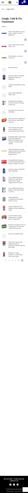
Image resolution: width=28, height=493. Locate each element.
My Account (8, 479)
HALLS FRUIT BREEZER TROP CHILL (15, 94)
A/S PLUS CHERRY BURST (15, 234)
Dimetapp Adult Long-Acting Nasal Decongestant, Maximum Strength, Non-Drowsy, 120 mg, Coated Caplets (16, 140)
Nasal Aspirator (13, 67)
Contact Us (14, 481)
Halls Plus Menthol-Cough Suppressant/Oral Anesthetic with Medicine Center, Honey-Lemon (17, 151)
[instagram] (18, 485)
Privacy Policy (10, 491)
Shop (3, 9)
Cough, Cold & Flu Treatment (14, 9)
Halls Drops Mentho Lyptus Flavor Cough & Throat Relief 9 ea (16, 33)
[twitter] (14, 485)
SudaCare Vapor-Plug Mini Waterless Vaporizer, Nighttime (16, 77)
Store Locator (19, 479)
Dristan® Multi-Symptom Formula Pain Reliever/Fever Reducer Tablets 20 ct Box (16, 161)
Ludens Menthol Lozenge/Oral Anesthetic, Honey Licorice (15, 199)
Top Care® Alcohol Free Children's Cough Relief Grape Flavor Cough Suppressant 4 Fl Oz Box (15, 180)
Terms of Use (17, 491)
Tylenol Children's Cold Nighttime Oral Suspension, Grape (16, 208)
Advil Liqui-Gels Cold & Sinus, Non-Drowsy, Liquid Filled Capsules (16, 120)
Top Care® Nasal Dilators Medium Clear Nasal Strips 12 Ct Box (16, 190)
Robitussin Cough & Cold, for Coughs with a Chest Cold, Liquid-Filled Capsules (17, 226)
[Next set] (22, 260)
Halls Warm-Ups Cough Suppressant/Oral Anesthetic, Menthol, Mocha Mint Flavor (16, 244)
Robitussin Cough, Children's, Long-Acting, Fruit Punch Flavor (15, 254)
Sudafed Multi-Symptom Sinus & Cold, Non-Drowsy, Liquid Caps (16, 102)
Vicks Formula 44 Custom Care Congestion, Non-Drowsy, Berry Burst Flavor (16, 129)
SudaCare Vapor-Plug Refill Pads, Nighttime (16, 170)
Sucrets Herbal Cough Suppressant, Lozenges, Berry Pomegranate (15, 217)
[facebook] (10, 485)
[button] (25, 40)
